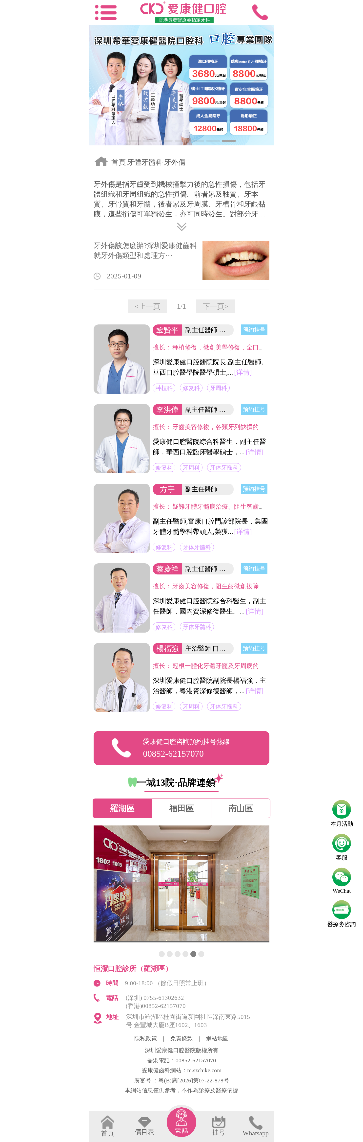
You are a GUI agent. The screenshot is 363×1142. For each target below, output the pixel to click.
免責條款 (181, 1038)
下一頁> (215, 306)
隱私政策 (145, 1038)
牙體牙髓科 (145, 162)
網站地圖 (217, 1038)
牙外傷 (174, 162)
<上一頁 (147, 306)
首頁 (118, 162)
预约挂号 (254, 330)
